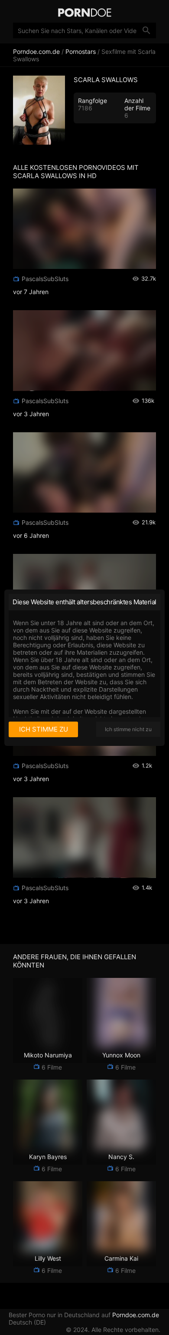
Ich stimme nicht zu (128, 729)
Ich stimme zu (43, 729)
